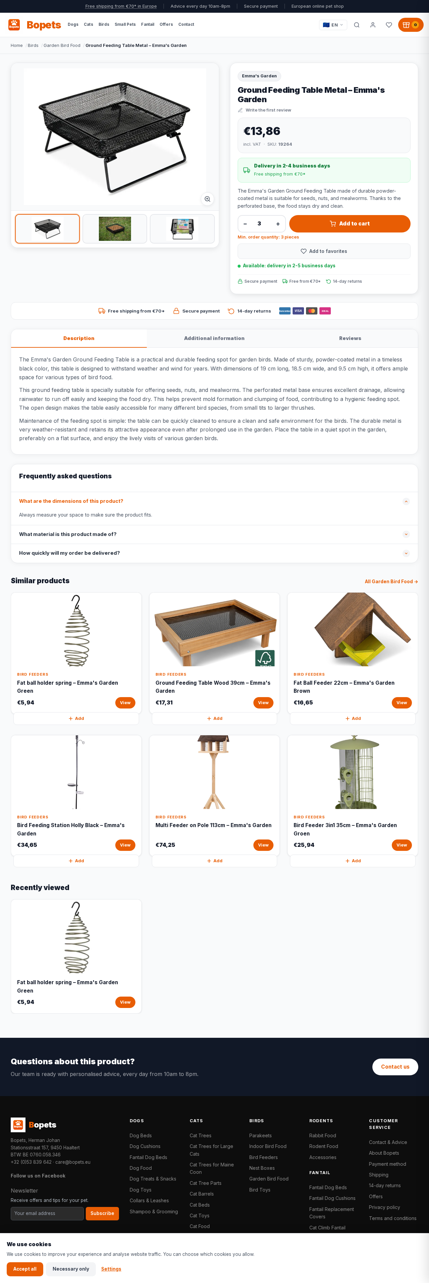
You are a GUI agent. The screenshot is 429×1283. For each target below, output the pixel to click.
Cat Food (200, 1226)
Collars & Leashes (149, 1200)
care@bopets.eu (72, 1162)
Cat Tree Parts (206, 1183)
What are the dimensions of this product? (71, 501)
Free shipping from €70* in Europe (121, 6)
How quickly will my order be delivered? (69, 553)
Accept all (25, 1269)
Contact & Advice (388, 1142)
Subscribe (102, 1213)
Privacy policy (384, 1207)
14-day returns (385, 1185)
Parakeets (260, 1135)
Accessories (322, 1157)
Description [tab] (79, 338)
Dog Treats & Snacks (153, 1178)
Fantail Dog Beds (148, 1157)
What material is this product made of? (68, 534)
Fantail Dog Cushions (332, 1198)
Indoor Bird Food (268, 1146)
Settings (111, 1269)
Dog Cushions (145, 1146)
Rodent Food (323, 1146)
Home (17, 45)
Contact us (395, 1067)
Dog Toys (140, 1190)
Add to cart (354, 223)
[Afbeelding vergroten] (207, 199)
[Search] (356, 24)
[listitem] (47, 229)
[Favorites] (388, 24)
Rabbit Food (322, 1135)
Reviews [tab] (350, 338)
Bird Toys (259, 1190)
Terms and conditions (393, 1218)
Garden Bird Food (62, 45)
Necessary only (71, 1269)
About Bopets (384, 1153)
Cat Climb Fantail (327, 1227)
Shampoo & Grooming (154, 1211)
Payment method (387, 1164)
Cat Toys (199, 1215)
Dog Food (141, 1168)
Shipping (378, 1174)
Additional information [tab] (214, 338)
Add (79, 718)
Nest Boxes (262, 1168)
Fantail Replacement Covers (331, 1212)
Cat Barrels (202, 1194)
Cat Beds (200, 1205)
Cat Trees (200, 1135)
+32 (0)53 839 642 (31, 1162)
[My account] (372, 24)
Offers (376, 1196)
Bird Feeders (263, 1157)
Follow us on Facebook (38, 1175)
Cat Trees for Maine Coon (212, 1168)
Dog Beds (141, 1135)
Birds (33, 45)
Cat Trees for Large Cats (211, 1149)
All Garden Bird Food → (391, 581)
